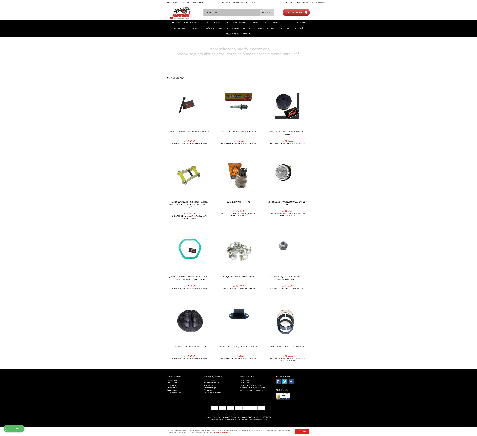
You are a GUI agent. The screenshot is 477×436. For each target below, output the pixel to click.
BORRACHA (253, 22)
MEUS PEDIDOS (232, 34)
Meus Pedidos (238, 2)
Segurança (208, 390)
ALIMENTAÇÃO (239, 22)
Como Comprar (210, 380)
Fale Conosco (251, 2)
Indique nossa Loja (174, 392)
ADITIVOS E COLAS (221, 22)
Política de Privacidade (212, 392)
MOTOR (270, 28)
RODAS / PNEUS (284, 28)
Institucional (174, 376)
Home (177, 22)
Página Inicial (172, 380)
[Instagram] (278, 381)
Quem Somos (225, 2)
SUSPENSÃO (299, 28)
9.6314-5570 (320, 2)
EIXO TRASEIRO (196, 28)
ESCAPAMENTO (238, 28)
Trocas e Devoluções (211, 383)
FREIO (250, 28)
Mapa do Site (172, 385)
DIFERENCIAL (288, 22)
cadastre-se (198, 2)
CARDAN (275, 22)
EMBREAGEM (223, 28)
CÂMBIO (264, 22)
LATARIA (260, 28)
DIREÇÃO (301, 22)
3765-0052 (303, 2)
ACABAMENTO (190, 22)
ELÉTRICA (210, 28)
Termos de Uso (209, 385)
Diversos (247, 34)
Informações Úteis (214, 376)
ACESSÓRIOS (204, 22)
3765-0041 (288, 2)
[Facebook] (291, 381)
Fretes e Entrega (210, 388)
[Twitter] (284, 381)
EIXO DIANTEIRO (179, 28)
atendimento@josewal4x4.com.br (252, 390)
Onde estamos (172, 390)
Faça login (186, 2)
